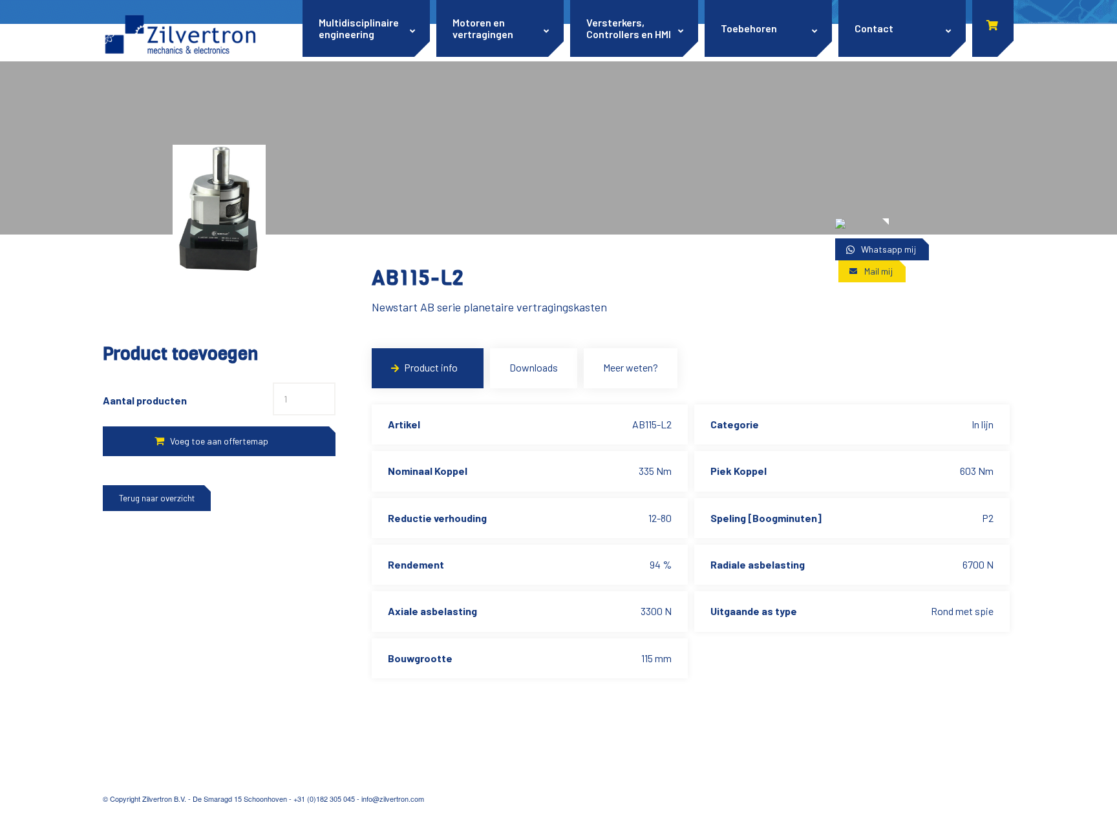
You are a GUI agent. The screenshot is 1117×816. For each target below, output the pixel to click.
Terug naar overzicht (157, 498)
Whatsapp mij (888, 249)
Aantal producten (145, 400)
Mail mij (878, 271)
